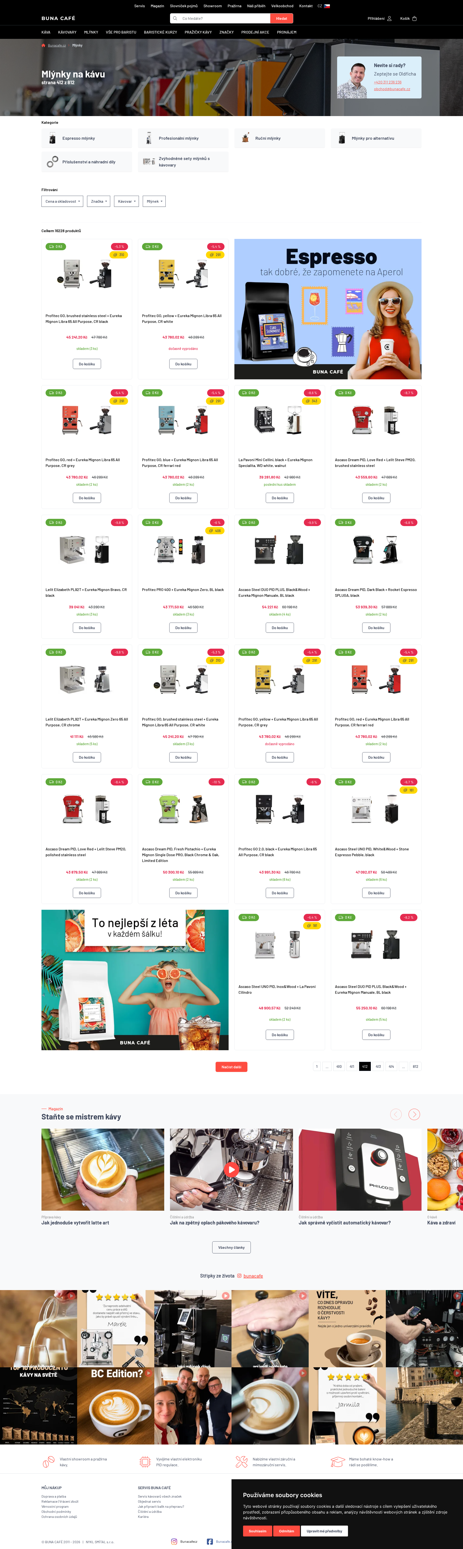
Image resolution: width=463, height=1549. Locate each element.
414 (391, 1066)
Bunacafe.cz (57, 45)
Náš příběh (256, 5)
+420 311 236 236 (388, 82)
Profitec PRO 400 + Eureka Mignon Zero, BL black (183, 589)
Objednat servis (149, 1501)
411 (352, 1066)
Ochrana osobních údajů (59, 1516)
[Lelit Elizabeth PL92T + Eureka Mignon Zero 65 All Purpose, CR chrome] (87, 679)
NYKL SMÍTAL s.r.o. (100, 1542)
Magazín (157, 5)
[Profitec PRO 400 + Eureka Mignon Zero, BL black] (183, 549)
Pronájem (286, 32)
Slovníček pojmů (184, 5)
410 (339, 1066)
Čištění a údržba (150, 1511)
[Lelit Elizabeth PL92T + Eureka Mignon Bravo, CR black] (87, 549)
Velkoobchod (282, 5)
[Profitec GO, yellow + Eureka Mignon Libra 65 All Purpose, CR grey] (280, 679)
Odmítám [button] (286, 1531)
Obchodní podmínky (56, 1511)
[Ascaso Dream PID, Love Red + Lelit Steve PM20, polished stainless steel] (87, 808)
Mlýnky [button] (91, 32)
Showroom (213, 5)
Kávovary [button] (67, 32)
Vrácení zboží (68, 1501)
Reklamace (49, 1501)
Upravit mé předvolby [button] (324, 1531)
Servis (139, 5)
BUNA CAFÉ (58, 18)
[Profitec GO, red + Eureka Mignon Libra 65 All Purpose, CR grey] (87, 419)
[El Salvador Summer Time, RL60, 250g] (135, 980)
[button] (324, 6)
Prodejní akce (255, 32)
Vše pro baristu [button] (121, 32)
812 (415, 1066)
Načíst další (231, 1066)
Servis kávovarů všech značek (160, 1496)
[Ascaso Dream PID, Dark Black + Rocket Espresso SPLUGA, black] (376, 549)
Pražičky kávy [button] (198, 32)
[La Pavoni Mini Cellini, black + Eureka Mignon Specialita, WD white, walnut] (280, 419)
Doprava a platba (53, 1496)
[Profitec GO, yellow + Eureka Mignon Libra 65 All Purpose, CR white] (183, 274)
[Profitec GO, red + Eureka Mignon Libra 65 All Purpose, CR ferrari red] (376, 679)
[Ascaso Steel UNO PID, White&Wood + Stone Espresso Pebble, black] (376, 808)
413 (378, 1066)
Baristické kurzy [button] (160, 32)
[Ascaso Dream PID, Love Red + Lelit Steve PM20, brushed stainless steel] (376, 419)
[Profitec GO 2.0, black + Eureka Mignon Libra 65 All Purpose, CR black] (280, 808)
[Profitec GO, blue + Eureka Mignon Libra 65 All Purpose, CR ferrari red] (183, 419)
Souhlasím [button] (257, 1531)
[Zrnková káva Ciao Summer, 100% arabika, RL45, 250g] (328, 309)
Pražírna (234, 5)
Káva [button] (45, 32)
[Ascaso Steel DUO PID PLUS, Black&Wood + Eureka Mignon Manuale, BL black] (280, 549)
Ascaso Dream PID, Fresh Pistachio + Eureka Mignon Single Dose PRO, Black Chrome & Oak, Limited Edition (180, 855)
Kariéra (143, 1516)
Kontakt (306, 5)
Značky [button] (226, 32)
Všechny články (231, 1247)
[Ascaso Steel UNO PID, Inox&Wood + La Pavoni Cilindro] (280, 945)
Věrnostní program (55, 1506)
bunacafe (253, 1275)
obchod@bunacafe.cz (392, 88)
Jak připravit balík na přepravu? (161, 1506)
